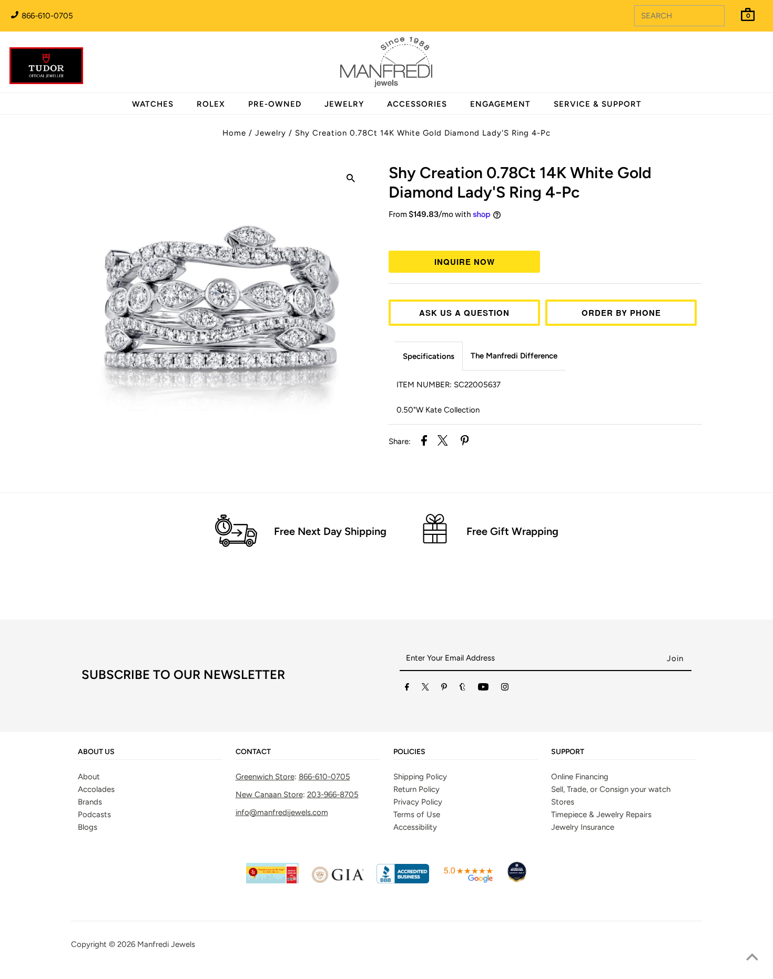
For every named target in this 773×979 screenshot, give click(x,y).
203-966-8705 (333, 794)
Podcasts (94, 814)
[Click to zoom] (350, 179)
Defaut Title (545, 234)
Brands (90, 802)
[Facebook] (407, 689)
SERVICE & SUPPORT (598, 104)
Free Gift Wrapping (512, 531)
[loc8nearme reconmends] (517, 880)
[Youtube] (483, 689)
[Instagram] (504, 689)
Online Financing (579, 776)
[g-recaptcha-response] (386, 971)
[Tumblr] (462, 689)
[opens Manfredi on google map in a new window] (468, 880)
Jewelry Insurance (582, 827)
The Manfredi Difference (514, 355)
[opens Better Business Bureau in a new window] (402, 880)
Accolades (96, 789)
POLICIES (409, 752)
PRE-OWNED (274, 104)
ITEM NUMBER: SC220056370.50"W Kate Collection (448, 397)
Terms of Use (416, 814)
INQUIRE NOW (464, 261)
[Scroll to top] (751, 957)
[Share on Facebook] (424, 442)
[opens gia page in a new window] (337, 880)
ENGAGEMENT (500, 104)
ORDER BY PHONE (621, 312)
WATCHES (153, 104)
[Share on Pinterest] (465, 442)
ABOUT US (96, 752)
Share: (400, 441)
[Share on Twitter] (443, 442)
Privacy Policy (417, 802)
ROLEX (211, 104)
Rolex (722, 56)
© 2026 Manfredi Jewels (152, 944)
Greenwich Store (265, 776)
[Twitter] (425, 689)
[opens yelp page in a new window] (272, 880)
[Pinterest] (444, 689)
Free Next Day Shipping (330, 531)
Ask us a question (464, 312)
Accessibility (415, 827)
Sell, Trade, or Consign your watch (610, 789)
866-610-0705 (46, 15)
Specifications (428, 356)
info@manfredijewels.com (282, 812)
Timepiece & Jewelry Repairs (601, 814)
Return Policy (416, 789)
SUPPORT (567, 752)
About (89, 776)
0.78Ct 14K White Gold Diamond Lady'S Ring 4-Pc (520, 182)
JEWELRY (344, 104)
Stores (562, 802)
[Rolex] (722, 68)
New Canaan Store (269, 794)
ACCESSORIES (417, 104)
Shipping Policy (420, 776)
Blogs (87, 827)
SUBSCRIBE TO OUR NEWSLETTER (183, 674)
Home (234, 133)
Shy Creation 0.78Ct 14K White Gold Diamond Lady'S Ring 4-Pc (423, 133)
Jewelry (270, 133)
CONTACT (253, 752)
